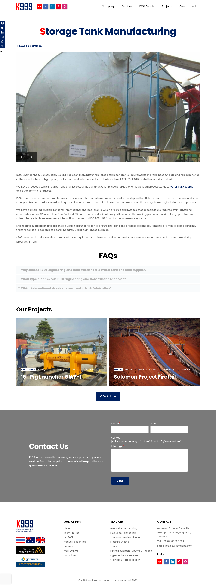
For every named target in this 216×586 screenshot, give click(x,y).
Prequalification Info (75, 541)
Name (115, 423)
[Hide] (1, 51)
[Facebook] (2, 23)
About (67, 528)
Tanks (113, 546)
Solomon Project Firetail (145, 376)
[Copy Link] (2, 46)
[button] (21, 157)
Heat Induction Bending (123, 528)
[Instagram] (2, 37)
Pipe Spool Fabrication (123, 532)
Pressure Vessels (119, 541)
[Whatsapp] (2, 41)
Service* (116, 437)
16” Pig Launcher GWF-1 (51, 376)
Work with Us (71, 550)
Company (108, 6)
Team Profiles (71, 532)
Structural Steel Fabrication (125, 537)
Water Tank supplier (182, 186)
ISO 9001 (68, 537)
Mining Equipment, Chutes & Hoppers (131, 550)
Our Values (70, 555)
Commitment (187, 6)
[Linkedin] (2, 32)
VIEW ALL (105, 396)
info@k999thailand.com (178, 545)
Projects (167, 6)
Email (154, 423)
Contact (68, 546)
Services (127, 6)
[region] (108, 107)
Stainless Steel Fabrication (125, 559)
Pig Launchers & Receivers (125, 555)
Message (117, 446)
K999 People (146, 6)
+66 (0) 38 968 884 (173, 541)
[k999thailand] (24, 9)
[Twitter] (2, 27)
